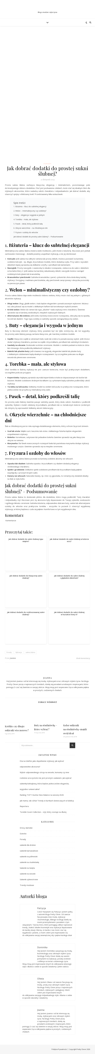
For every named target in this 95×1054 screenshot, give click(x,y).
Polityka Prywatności (59, 1049)
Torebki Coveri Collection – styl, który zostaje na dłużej (43, 812)
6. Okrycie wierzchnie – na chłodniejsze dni (30, 228)
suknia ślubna (30, 652)
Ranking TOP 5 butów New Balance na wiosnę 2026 (42, 795)
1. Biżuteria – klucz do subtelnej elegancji (29, 206)
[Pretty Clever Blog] (47, 7)
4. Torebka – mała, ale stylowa (25, 219)
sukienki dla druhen (28, 845)
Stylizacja (18, 652)
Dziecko (23, 833)
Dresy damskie (26, 828)
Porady (47, 164)
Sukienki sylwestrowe (29, 879)
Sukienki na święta (27, 868)
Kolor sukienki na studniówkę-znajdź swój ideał (75, 729)
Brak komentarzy (83, 658)
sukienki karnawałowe (29, 850)
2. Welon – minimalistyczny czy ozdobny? (29, 211)
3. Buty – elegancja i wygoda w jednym (29, 215)
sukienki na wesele (28, 873)
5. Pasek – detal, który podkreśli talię (28, 224)
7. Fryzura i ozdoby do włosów (25, 232)
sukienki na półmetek (28, 856)
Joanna (13, 658)
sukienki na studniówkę (29, 862)
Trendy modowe (27, 885)
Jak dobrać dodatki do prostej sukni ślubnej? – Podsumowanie (38, 236)
